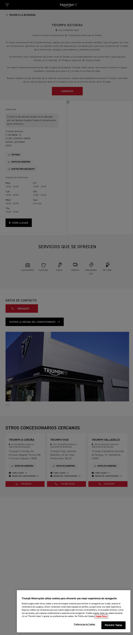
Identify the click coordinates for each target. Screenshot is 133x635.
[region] (73, 611)
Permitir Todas (113, 625)
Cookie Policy (101, 616)
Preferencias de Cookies (84, 624)
